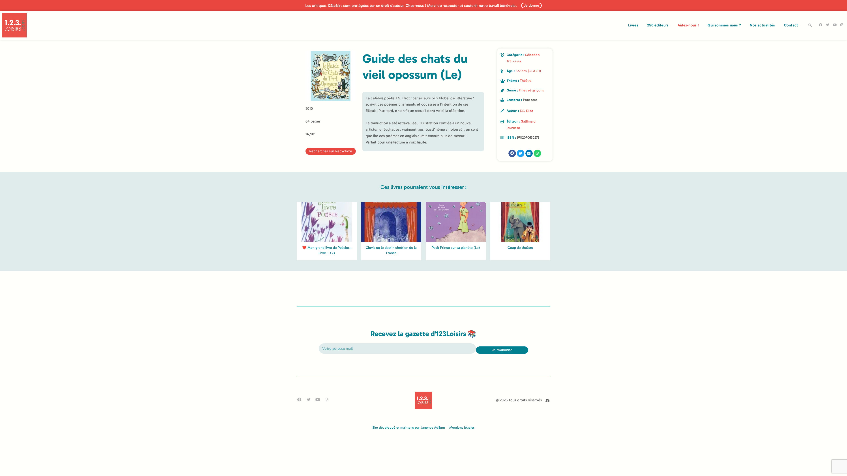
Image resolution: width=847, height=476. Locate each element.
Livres (633, 25)
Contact (791, 25)
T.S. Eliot (526, 111)
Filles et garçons (531, 90)
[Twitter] (828, 25)
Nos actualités (762, 25)
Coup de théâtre (520, 247)
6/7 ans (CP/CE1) (528, 71)
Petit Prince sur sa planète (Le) (456, 247)
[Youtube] (835, 25)
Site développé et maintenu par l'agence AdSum (408, 428)
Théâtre (525, 81)
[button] (810, 25)
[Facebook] (821, 25)
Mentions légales (462, 428)
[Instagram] (842, 25)
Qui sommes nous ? (724, 25)
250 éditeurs (658, 25)
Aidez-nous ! (688, 25)
